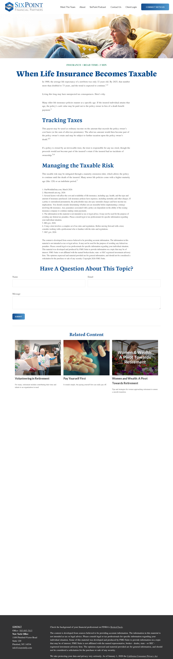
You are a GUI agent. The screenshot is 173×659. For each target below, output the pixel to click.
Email (90, 276)
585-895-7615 (25, 630)
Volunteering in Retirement (32, 378)
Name (15, 276)
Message (16, 293)
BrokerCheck (116, 626)
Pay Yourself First (74, 378)
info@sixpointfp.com (22, 647)
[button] (67, 6)
